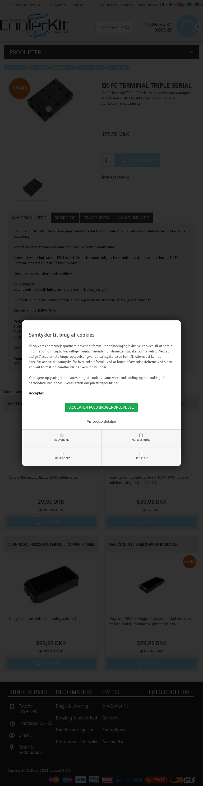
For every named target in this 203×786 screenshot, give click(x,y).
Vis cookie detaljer (101, 421)
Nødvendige (62, 439)
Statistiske (141, 458)
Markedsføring (141, 439)
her (116, 383)
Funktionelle (61, 458)
